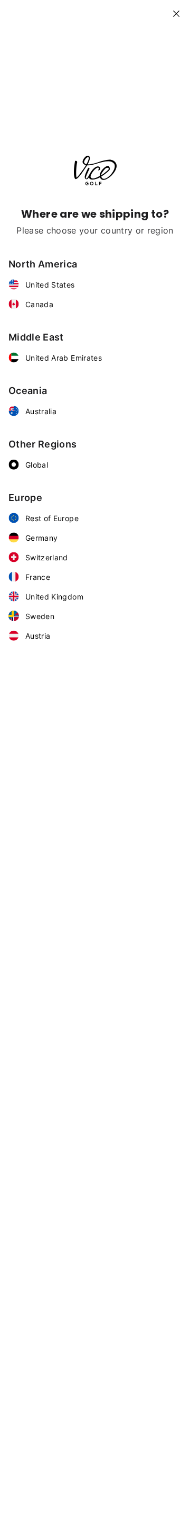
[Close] (180, 9)
